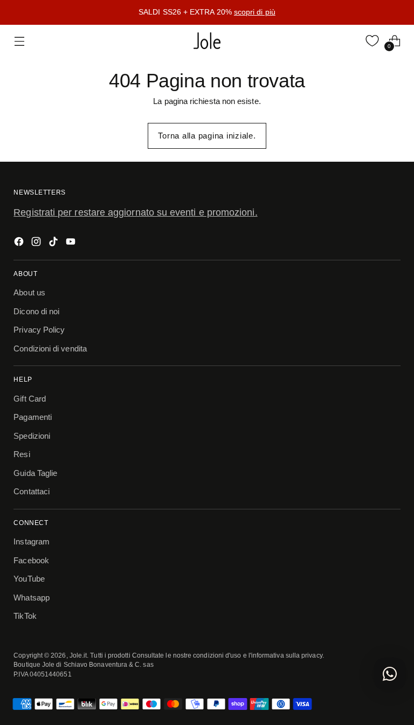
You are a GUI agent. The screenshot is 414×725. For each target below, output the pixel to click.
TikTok (24, 615)
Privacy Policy (39, 329)
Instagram (31, 541)
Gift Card (29, 398)
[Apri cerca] (350, 41)
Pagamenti (32, 417)
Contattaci (31, 491)
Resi (21, 454)
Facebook (31, 560)
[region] (207, 12)
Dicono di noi (36, 311)
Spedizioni (31, 435)
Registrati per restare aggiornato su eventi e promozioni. (135, 212)
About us (29, 292)
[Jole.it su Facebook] (19, 243)
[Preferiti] (372, 41)
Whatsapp (31, 597)
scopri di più (254, 12)
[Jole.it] (207, 41)
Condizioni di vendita (50, 348)
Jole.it (78, 655)
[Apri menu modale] (19, 41)
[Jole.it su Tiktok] (54, 243)
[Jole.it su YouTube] (71, 243)
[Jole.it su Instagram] (37, 243)
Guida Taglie (35, 473)
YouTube (29, 578)
